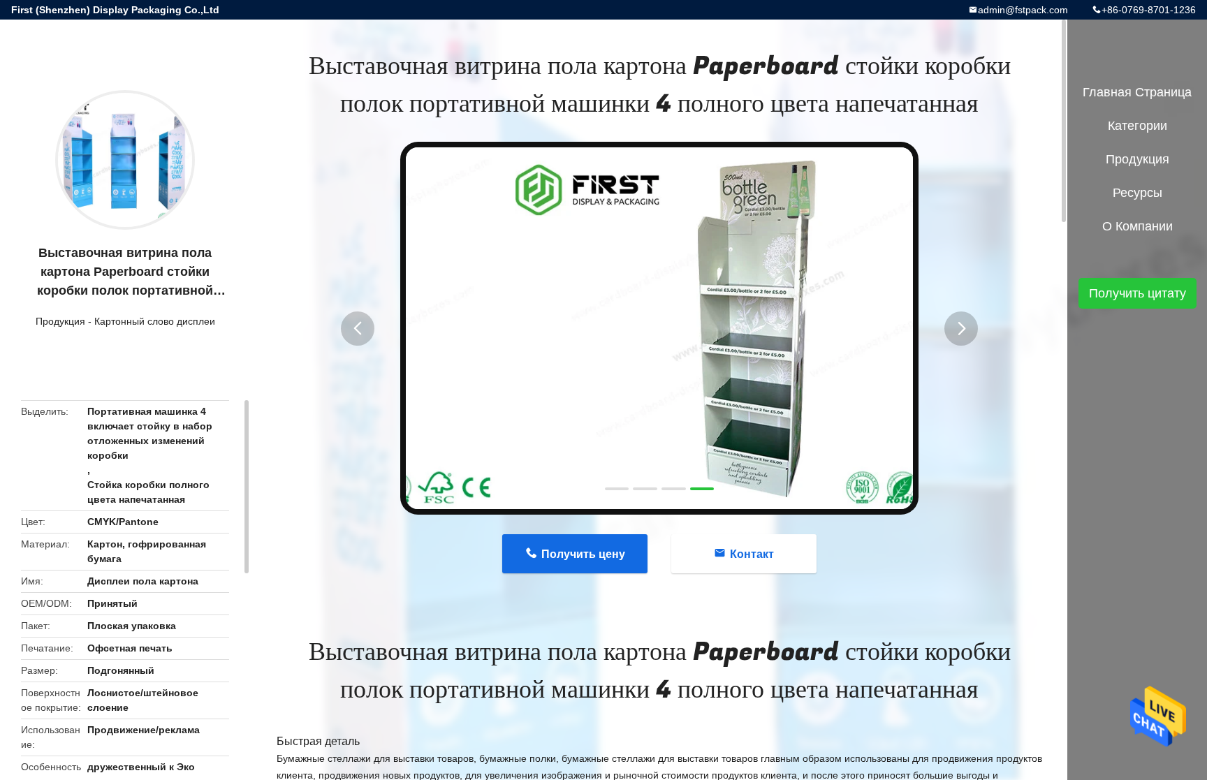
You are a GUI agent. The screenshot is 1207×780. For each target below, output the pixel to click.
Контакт (752, 554)
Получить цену (583, 554)
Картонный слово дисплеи (154, 321)
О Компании (1137, 226)
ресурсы (1137, 193)
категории (1137, 126)
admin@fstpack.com (1023, 9)
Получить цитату (1137, 293)
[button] (357, 328)
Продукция (60, 321)
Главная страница (1137, 92)
